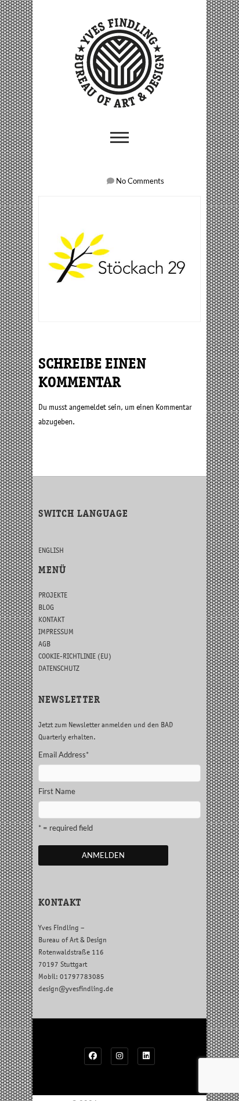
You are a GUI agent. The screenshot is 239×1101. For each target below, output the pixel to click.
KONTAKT (51, 619)
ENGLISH (51, 550)
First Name (56, 791)
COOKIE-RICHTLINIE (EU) (74, 656)
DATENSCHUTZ (58, 668)
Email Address (63, 754)
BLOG (46, 607)
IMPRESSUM (56, 631)
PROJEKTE (52, 595)
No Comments (140, 180)
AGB (44, 643)
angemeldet (87, 407)
